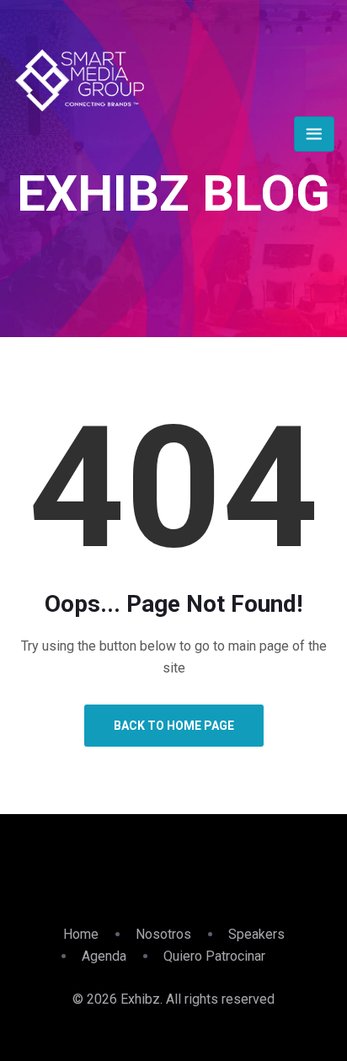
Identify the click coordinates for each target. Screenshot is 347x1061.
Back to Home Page (174, 725)
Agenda (104, 956)
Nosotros (163, 934)
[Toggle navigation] (314, 134)
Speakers (256, 934)
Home (81, 934)
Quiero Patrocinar (214, 956)
